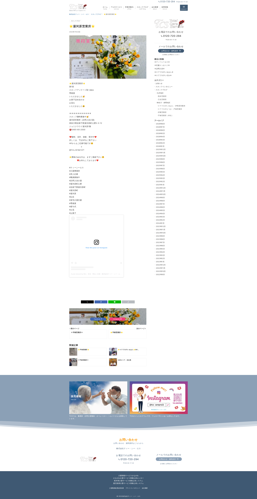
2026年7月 (160, 127)
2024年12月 (161, 188)
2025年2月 (160, 181)
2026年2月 (160, 143)
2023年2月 (160, 258)
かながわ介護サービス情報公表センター (128, 478)
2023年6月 (160, 246)
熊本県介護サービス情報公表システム (128, 481)
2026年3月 (160, 140)
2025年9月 (160, 159)
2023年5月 (160, 249)
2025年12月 (161, 149)
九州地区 (160, 93)
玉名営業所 (162, 99)
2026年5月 (160, 133)
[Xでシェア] (87, 301)
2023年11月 (160, 230)
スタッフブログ (75, 21)
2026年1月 (160, 146)
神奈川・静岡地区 (163, 103)
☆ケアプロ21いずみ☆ (163, 75)
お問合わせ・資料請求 (170, 51)
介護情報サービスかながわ (128, 476)
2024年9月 (160, 197)
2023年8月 (160, 239)
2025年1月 (160, 185)
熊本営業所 (162, 96)
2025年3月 (160, 178)
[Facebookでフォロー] (172, 7)
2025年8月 (160, 162)
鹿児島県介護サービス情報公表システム (128, 483)
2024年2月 (160, 220)
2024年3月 (160, 217)
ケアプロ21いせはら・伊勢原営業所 (171, 106)
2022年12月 (161, 265)
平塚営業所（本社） (165, 115)
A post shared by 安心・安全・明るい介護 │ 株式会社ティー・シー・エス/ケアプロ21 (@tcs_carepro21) (107, 274)
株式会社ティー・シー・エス (131, 496)
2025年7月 (160, 165)
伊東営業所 (162, 112)
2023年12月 (161, 226)
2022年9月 (160, 274)
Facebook (97, 319)
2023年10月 (161, 233)
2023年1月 (160, 262)
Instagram (116, 319)
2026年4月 (160, 137)
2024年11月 (160, 191)
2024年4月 (160, 214)
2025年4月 (160, 175)
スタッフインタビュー (164, 87)
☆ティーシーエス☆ (162, 62)
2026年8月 (160, 124)
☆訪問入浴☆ (159, 69)
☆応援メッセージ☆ (162, 65)
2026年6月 (160, 130)
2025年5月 (160, 172)
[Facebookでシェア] (101, 301)
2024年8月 (160, 201)
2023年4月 (160, 252)
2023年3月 (160, 255)
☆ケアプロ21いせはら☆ (163, 72)
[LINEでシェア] (114, 301)
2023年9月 (160, 236)
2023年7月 (160, 242)
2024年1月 (160, 223)
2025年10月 (161, 156)
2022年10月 (161, 271)
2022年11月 (160, 268)
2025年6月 (160, 169)
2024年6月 (160, 207)
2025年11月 (160, 153)
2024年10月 (161, 194)
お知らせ (159, 83)
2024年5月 (160, 210)
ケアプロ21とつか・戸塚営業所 (170, 109)
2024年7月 (160, 204)
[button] (128, 301)
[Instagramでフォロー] (176, 7)
